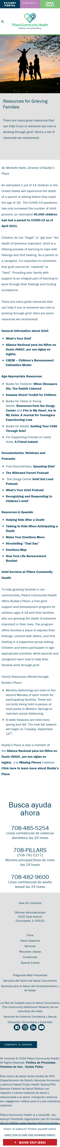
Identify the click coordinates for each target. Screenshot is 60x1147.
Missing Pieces (30, 762)
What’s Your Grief (18, 338)
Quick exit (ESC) (30, 1142)
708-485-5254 (30, 828)
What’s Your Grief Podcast (25, 490)
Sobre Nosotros (30, 940)
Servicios (30, 946)
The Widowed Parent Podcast (27, 473)
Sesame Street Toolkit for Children (31, 395)
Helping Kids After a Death (25, 520)
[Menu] (56, 21)
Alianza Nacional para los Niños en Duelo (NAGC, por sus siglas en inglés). (31, 349)
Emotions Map (16, 550)
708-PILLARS (30, 850)
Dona (30, 935)
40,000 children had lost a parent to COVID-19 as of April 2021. (29, 220)
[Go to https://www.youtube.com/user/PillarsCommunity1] (41, 1027)
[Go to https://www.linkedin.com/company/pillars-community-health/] (33, 1027)
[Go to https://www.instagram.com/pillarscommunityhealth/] (25, 1027)
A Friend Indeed (26, 442)
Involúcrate (30, 957)
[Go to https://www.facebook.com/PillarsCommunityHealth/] (17, 1027)
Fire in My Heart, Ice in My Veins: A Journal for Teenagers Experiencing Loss (31, 415)
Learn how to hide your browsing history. (30, 1135)
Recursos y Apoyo (30, 951)
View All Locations (30, 903)
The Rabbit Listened (27, 388)
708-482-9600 (30, 876)
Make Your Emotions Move (25, 537)
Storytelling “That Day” (22, 543)
